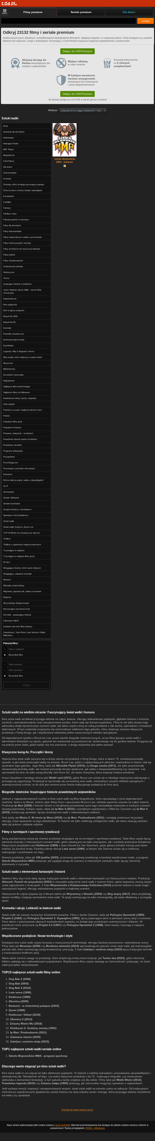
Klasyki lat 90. (9, 322)
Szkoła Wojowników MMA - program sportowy (64, 161)
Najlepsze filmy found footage (16, 386)
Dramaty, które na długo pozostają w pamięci (23, 184)
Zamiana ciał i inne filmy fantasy (17, 626)
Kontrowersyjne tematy (13, 340)
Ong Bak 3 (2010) (20, 987)
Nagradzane (9, 381)
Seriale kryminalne (11, 503)
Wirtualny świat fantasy (13, 585)
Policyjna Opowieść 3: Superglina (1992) (53, 918)
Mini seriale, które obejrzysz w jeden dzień (22, 357)
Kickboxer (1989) (47, 845)
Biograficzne (9, 155)
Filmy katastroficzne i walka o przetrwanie (22, 237)
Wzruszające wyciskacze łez (16, 609)
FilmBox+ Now (9, 214)
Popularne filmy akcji (12, 421)
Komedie (7, 328)
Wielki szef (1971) (60, 777)
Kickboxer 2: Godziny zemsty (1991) (33, 1028)
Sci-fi (5, 486)
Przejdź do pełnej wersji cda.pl (78, 1110)
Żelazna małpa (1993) (54, 1083)
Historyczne (8, 272)
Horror (6, 278)
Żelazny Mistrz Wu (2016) (26, 1023)
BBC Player (8, 149)
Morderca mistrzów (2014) (62, 945)
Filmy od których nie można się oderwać (21, 249)
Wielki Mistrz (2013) (128, 1079)
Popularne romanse (12, 427)
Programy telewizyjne (13, 451)
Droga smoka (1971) (103, 765)
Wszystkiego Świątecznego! (16, 603)
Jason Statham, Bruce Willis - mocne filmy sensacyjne (22, 291)
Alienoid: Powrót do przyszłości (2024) (27, 881)
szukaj (145, 20)
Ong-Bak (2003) (19, 983)
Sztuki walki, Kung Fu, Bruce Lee (18, 527)
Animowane (8, 138)
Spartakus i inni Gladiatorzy (15, 515)
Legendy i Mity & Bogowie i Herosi (18, 351)
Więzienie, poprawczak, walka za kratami (22, 591)
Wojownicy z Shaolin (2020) (84, 893)
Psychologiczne (10, 462)
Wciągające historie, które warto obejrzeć (22, 568)
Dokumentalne (9, 173)
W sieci (6, 562)
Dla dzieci (7, 167)
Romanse (7, 474)
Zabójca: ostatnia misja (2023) (102, 949)
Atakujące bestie (10, 143)
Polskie (6, 416)
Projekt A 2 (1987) (50, 925)
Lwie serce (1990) (73, 848)
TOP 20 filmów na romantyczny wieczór (21, 533)
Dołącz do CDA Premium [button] (77, 51)
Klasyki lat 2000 (10, 316)
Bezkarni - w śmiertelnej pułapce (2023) (34, 1005)
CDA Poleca (8, 161)
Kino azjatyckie (10, 304)
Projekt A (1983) (12, 918)
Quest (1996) (17, 1010)
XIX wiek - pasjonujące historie (17, 615)
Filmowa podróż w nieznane (16, 219)
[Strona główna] (9, 3)
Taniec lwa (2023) (113, 958)
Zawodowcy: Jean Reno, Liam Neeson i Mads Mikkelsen (24, 633)
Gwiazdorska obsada (13, 266)
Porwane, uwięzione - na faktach (18, 433)
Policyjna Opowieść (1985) (127, 914)
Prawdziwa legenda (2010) (18, 1083)
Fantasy (7, 208)
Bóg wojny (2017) (119, 893)
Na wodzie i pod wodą (13, 375)
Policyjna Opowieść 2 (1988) (85, 925)
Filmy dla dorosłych (12, 225)
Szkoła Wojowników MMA (18, 860)
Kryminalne (8, 345)
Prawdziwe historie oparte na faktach (20, 439)
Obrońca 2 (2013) (21, 1019)
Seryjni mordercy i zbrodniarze (17, 509)
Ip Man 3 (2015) (65, 808)
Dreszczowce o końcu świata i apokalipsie (22, 190)
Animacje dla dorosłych (13, 132)
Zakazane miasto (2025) (25, 1036)
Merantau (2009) (30, 945)
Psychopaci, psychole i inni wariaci (19, 468)
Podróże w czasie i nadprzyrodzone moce (22, 410)
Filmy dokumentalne (12, 231)
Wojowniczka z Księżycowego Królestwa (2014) (80, 885)
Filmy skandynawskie (13, 260)
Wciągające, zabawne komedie (17, 574)
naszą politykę (61, 1125)
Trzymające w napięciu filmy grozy (19, 556)
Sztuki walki (8, 521)
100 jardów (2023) (47, 857)
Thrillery (7, 539)
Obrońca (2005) (19, 1001)
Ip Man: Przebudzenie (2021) (86, 817)
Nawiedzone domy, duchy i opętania (19, 398)
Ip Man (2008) (23, 805)
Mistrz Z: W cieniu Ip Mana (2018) (41, 817)
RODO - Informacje (95, 1128)
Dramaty (7, 178)
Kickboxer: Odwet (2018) (24, 1014)
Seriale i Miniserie (11, 498)
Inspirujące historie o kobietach (17, 284)
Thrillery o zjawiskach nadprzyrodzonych (22, 544)
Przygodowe (9, 457)
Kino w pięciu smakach (13, 310)
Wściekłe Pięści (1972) (70, 765)
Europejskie (8, 196)
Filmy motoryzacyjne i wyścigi (17, 243)
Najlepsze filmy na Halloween (16, 392)
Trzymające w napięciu (13, 550)
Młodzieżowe (9, 369)
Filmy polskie (9, 255)
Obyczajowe (9, 404)
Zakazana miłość (11, 620)
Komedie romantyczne (13, 334)
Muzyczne (8, 363)
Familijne (7, 202)
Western (7, 580)
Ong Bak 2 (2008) (20, 979)
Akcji (5, 126)
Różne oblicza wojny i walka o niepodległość (23, 480)
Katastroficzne (9, 299)
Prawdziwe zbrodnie (12, 445)
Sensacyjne (8, 492)
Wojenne (7, 597)
